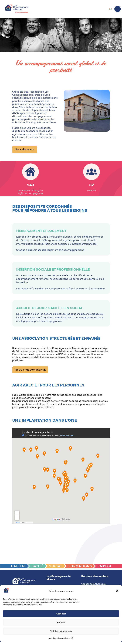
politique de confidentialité (61, 638)
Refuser (61, 622)
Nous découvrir (24, 149)
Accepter (61, 613)
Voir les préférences (61, 631)
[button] (117, 590)
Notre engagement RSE (30, 369)
